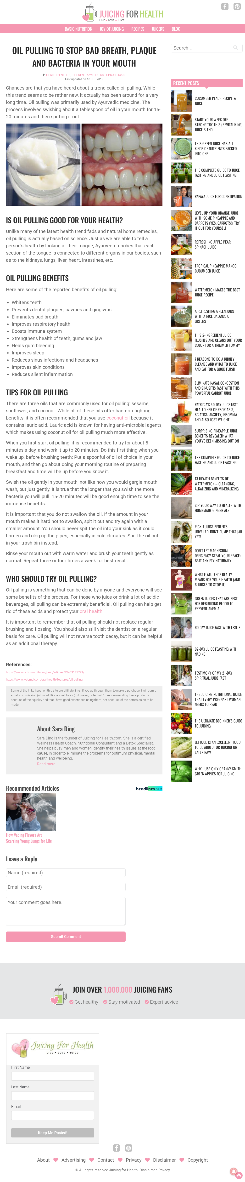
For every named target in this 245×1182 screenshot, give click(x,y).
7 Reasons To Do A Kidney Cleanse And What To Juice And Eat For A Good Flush (216, 364)
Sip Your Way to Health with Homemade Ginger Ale (218, 507)
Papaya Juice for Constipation (218, 196)
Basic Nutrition (78, 29)
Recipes (137, 29)
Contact (105, 1160)
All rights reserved (93, 1170)
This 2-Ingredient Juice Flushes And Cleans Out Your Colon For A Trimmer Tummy (218, 340)
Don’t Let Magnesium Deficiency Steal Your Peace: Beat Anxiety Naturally (217, 555)
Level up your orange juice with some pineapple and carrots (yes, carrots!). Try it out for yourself (217, 220)
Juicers (158, 29)
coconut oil (118, 418)
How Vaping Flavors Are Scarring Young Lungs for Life (29, 838)
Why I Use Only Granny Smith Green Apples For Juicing (218, 771)
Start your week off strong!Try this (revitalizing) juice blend (218, 124)
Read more (46, 764)
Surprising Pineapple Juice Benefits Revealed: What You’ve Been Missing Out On (217, 436)
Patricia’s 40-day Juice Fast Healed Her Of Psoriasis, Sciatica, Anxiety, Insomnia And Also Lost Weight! (216, 412)
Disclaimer (164, 1160)
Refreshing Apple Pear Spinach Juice (213, 244)
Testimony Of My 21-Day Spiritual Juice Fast (213, 675)
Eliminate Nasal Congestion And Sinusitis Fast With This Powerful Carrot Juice (217, 388)
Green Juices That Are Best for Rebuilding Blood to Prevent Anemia (216, 603)
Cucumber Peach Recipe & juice (215, 100)
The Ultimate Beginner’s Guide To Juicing (218, 723)
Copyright (198, 1160)
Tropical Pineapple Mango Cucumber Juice (216, 268)
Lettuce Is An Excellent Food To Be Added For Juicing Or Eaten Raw (217, 747)
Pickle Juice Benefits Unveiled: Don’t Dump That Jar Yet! (218, 532)
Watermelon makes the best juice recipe (217, 292)
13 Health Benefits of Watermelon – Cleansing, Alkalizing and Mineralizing (217, 484)
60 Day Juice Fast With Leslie (217, 627)
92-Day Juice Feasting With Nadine (216, 651)
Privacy (133, 1160)
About (43, 1160)
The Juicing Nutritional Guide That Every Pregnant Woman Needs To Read (218, 699)
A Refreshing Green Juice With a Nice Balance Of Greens (214, 316)
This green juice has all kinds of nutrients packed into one (216, 148)
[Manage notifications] (234, 1171)
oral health (91, 611)
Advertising (73, 1160)
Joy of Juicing (112, 29)
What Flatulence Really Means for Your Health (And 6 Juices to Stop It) (217, 579)
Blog (176, 29)
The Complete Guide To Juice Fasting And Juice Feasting (217, 172)
